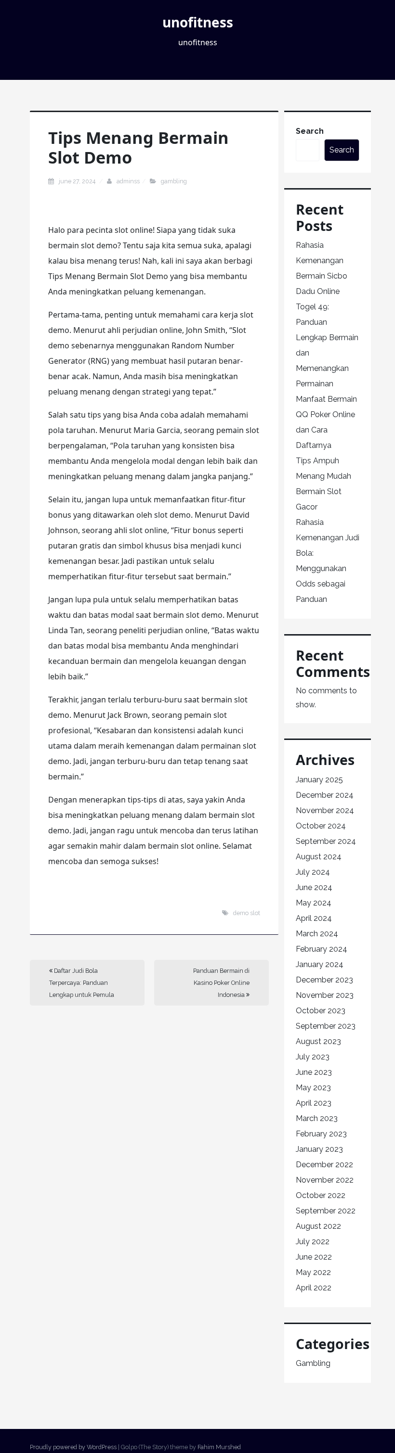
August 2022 (318, 1226)
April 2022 (313, 1287)
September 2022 (326, 1210)
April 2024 (314, 918)
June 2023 (314, 1072)
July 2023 (312, 1056)
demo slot (246, 913)
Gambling (174, 181)
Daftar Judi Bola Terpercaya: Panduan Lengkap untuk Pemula (81, 982)
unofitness (197, 22)
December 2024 (325, 795)
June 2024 (314, 887)
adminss (128, 181)
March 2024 (317, 933)
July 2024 (313, 872)
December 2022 (324, 1164)
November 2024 (325, 810)
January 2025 (319, 779)
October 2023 (320, 1010)
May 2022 (313, 1272)
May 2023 (313, 1087)
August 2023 (318, 1041)
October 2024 (321, 825)
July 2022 (312, 1241)
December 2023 (324, 979)
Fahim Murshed (219, 1447)
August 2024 (319, 856)
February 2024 (321, 949)
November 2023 (325, 995)
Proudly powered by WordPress (73, 1447)
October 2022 (320, 1195)
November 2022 (325, 1180)
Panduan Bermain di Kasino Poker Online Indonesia (221, 982)
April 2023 (313, 1103)
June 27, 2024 (78, 181)
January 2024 (319, 964)
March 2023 (317, 1118)
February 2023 (321, 1133)
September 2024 (326, 841)
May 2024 (313, 902)
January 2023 (319, 1149)
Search (310, 131)
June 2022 (314, 1257)
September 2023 (326, 1026)
